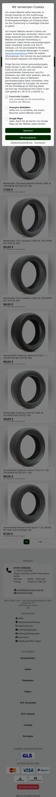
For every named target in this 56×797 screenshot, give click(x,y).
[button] (28, 130)
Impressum (40, 142)
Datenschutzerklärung (16, 53)
